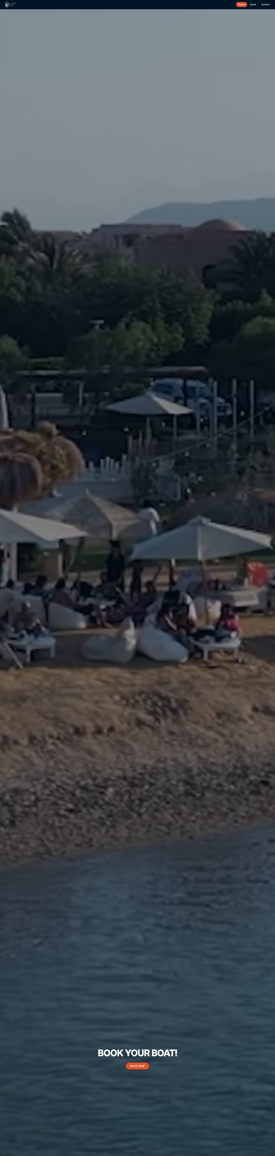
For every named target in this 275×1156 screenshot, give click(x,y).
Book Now (137, 1066)
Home (241, 4)
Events (265, 4)
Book (253, 4)
